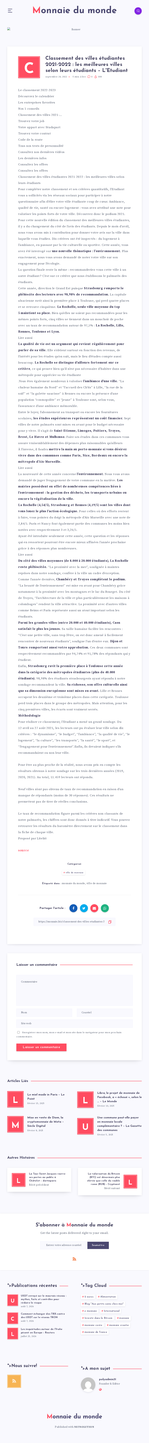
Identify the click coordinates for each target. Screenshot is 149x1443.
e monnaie (90, 1311)
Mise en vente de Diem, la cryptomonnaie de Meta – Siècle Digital (45, 1122)
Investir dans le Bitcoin (98, 1318)
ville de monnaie (75, 873)
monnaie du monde (73, 883)
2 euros (89, 1296)
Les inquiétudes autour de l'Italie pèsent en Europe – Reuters (42, 1331)
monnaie (124, 1318)
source (23, 850)
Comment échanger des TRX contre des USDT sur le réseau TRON (43, 1316)
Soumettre (98, 1245)
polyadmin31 (107, 1379)
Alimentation (108, 1296)
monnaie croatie (119, 1325)
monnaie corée (93, 1325)
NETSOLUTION (84, 1427)
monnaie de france (95, 1332)
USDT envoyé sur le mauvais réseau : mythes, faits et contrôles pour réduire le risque (43, 1299)
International (112, 1311)
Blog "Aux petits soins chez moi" (104, 1304)
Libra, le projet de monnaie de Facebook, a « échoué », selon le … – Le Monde (119, 1097)
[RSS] (74, 1259)
